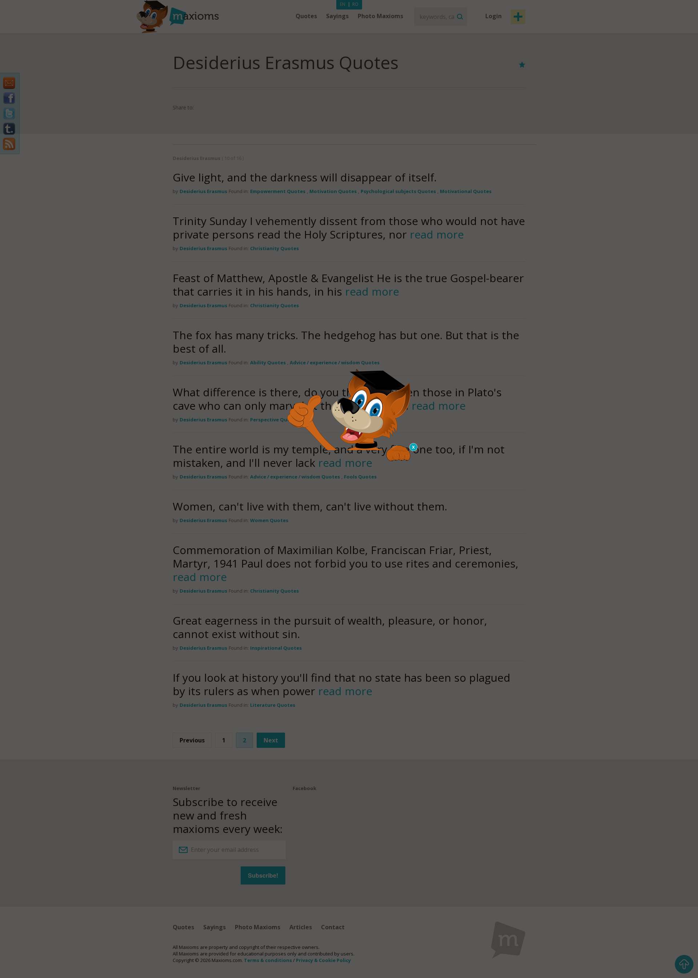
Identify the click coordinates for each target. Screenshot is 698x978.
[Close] (413, 447)
